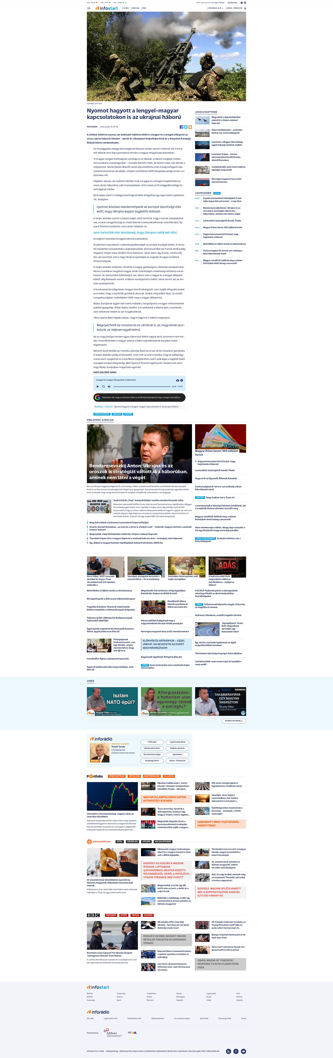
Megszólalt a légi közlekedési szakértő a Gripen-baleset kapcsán (123, 534)
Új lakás (169, 776)
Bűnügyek (181, 997)
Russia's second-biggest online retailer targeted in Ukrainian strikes (164, 940)
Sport (124, 915)
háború (128, 414)
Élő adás (152, 742)
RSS (203, 1051)
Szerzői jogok (194, 1051)
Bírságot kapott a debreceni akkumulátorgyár (111, 599)
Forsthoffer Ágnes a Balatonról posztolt (108, 659)
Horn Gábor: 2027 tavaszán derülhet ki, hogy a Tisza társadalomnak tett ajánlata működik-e (101, 580)
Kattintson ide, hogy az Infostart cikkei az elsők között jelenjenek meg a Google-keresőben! (141, 398)
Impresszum (138, 1051)
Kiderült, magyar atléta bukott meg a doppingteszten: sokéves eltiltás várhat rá (219, 892)
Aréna (243, 1019)
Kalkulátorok (163, 842)
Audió (208, 997)
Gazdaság (91, 1000)
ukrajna (117, 414)
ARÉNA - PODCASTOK (234, 8)
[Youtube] (243, 1051)
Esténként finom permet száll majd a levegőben (183, 577)
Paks (144, 8)
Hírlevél (239, 997)
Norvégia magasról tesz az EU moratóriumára (165, 632)
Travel (135, 915)
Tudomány (121, 994)
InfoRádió (92, 127)
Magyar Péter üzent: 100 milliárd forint (216, 453)
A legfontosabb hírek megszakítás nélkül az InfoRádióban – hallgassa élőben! (221, 580)
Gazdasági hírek (225, 1019)
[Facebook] (236, 1051)
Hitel (120, 842)
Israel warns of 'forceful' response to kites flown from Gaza (218, 964)
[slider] (142, 387)
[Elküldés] (190, 127)
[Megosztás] (181, 380)
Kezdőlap (99, 407)
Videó (208, 1000)
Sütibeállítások (212, 1051)
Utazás (146, 842)
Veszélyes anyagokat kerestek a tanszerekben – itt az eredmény (143, 577)
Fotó (238, 994)
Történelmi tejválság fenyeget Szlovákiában (218, 653)
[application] (139, 386)
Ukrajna (135, 8)
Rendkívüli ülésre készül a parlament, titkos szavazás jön (178, 604)
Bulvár (179, 994)
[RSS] (228, 1051)
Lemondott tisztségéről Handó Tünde (215, 470)
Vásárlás (132, 842)
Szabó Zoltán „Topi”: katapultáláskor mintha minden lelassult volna (148, 500)
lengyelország (102, 414)
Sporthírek (204, 1019)
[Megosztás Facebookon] (181, 127)
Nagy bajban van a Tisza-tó (220, 498)
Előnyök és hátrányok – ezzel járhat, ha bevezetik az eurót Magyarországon (164, 644)
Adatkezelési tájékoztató (155, 1051)
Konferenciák (151, 776)
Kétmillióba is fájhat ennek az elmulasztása (109, 591)
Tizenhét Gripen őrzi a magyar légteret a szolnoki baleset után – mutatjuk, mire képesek (135, 538)
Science (148, 915)
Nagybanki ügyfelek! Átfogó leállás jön (161, 657)
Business (111, 915)
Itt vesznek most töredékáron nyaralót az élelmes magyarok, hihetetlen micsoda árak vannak (110, 883)
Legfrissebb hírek (110, 1019)
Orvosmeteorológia (182, 1019)
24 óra (126, 8)
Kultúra (120, 997)
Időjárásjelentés (157, 1019)
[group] (109, 386)
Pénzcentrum (116, 776)
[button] (97, 386)
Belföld (90, 994)
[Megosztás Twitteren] (186, 127)
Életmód (150, 1000)
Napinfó (180, 1000)
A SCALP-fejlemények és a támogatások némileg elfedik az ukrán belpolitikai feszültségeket (216, 594)
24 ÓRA (217, 193)
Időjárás (239, 1000)
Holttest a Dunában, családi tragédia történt (218, 615)
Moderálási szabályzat (177, 1051)
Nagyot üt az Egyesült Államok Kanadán (216, 478)
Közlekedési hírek (134, 1019)
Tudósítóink (151, 994)
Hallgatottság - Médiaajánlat (118, 1051)
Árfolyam (134, 776)
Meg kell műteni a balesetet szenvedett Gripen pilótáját (119, 523)
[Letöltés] (177, 380)
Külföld (108, 407)
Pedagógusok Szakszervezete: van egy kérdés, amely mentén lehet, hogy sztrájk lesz (124, 645)
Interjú (149, 997)
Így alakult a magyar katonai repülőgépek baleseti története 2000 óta (126, 543)
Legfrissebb (211, 994)
